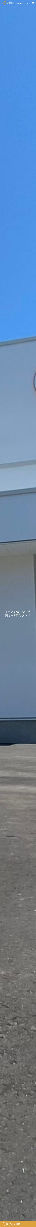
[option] (18, 613)
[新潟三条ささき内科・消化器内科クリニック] (16, 3)
